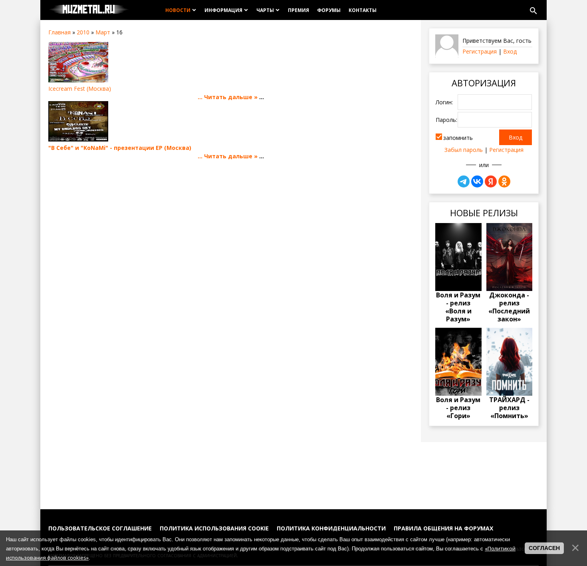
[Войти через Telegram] (464, 181)
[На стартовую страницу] (88, 10)
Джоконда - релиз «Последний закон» (509, 307)
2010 (83, 32)
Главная (59, 32)
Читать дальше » (231, 97)
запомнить (458, 138)
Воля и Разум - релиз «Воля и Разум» (458, 307)
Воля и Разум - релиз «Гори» (458, 407)
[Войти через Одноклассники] (504, 181)
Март (102, 32)
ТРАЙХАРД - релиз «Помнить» (509, 407)
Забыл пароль (463, 149)
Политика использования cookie (214, 528)
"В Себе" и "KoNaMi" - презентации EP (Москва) (119, 147)
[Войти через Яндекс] (491, 181)
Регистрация (479, 51)
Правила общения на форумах (443, 528)
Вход (510, 51)
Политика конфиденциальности (331, 528)
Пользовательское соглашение (100, 528)
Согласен (544, 548)
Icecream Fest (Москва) (79, 88)
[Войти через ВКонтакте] (477, 181)
